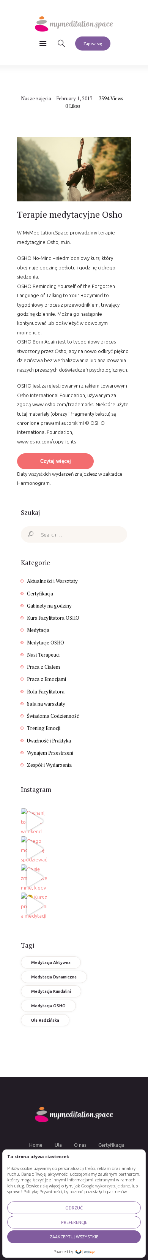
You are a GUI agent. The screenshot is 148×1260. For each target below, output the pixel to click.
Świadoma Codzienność (53, 715)
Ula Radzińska (45, 1020)
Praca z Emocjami (46, 679)
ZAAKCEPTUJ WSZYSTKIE (74, 1236)
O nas (80, 1145)
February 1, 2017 (74, 98)
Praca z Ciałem (43, 666)
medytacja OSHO (48, 1006)
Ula (58, 1145)
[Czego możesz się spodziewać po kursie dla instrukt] (34, 849)
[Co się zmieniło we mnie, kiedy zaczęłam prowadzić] (34, 877)
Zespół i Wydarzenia (49, 764)
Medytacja (38, 630)
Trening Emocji (43, 728)
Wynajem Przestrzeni (50, 752)
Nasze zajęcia (36, 98)
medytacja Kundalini (51, 991)
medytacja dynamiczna (54, 977)
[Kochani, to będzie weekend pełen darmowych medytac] (34, 821)
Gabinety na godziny (49, 605)
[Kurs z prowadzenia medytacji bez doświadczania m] (34, 905)
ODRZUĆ (74, 1208)
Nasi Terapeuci (43, 654)
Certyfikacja (40, 593)
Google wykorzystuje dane (105, 1186)
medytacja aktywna (51, 962)
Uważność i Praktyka (49, 740)
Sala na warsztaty (46, 703)
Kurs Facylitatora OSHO (53, 617)
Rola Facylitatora (46, 691)
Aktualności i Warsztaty (52, 581)
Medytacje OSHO (45, 642)
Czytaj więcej (55, 461)
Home (36, 1145)
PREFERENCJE (74, 1222)
